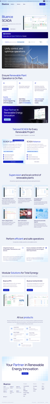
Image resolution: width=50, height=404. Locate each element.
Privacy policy (34, 402)
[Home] (7, 384)
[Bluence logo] (5, 4)
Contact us (42, 4)
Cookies (46, 402)
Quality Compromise (41, 402)
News (24, 4)
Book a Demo (7, 119)
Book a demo (5, 29)
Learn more (6, 290)
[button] (6, 396)
